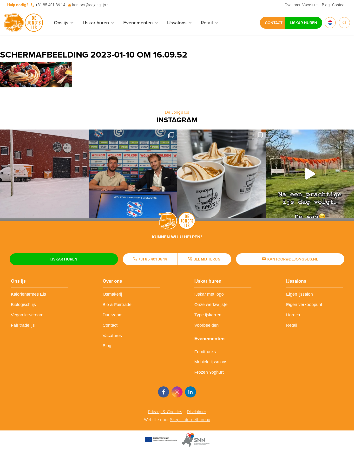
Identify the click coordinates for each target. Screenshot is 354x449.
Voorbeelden (206, 325)
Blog (326, 5)
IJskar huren (303, 23)
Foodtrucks (205, 351)
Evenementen (209, 338)
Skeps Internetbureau (190, 419)
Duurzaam (113, 314)
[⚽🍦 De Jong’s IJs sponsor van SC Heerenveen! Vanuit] (133, 174)
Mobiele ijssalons (210, 361)
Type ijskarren (207, 314)
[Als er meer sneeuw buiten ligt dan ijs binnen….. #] (44, 174)
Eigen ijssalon (299, 294)
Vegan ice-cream (27, 314)
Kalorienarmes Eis (28, 294)
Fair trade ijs (23, 325)
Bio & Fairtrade (117, 304)
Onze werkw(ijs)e (211, 304)
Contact (339, 5)
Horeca (293, 314)
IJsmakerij (112, 294)
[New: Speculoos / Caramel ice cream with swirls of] (221, 174)
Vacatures (311, 5)
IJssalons (296, 281)
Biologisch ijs (23, 304)
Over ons (292, 5)
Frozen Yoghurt (209, 372)
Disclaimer (196, 412)
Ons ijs (18, 281)
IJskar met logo (209, 294)
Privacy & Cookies (165, 412)
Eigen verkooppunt (304, 304)
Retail (291, 325)
